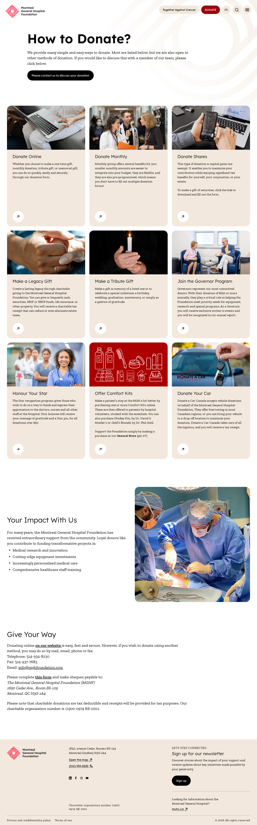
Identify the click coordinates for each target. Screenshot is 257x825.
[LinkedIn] (70, 778)
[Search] (237, 10)
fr (226, 9)
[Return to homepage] (36, 753)
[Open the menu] (247, 10)
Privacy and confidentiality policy (29, 820)
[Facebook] (75, 778)
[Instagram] (81, 778)
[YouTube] (87, 778)
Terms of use (63, 820)
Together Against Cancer (179, 10)
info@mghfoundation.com (40, 667)
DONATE (210, 10)
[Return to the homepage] (25, 11)
